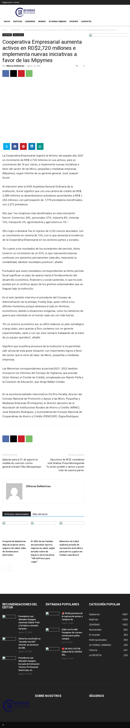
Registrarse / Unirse (10, 2)
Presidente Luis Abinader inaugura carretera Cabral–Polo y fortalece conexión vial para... (29, 622)
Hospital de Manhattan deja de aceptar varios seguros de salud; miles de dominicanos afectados (14, 548)
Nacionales (18, 35)
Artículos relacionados (16, 514)
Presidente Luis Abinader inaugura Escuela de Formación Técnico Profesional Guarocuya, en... (28, 664)
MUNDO (42, 21)
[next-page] (10, 568)
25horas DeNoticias (15, 65)
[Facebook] (5, 73)
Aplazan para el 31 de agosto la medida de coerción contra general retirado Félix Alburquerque (21, 463)
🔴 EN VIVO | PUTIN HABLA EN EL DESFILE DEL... (72, 652)
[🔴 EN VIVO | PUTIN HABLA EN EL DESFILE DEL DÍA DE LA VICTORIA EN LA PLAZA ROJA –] (52, 652)
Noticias (17, 21)
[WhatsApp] (29, 73)
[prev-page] (4, 568)
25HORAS (15, 29)
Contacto (86, 21)
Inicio (7, 21)
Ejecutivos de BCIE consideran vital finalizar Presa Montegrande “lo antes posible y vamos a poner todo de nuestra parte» (65, 465)
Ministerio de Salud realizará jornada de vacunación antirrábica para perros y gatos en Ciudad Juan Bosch (71, 548)
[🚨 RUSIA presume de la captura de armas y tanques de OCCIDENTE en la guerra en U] (52, 616)
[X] (13, 73)
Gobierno (30, 21)
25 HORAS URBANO (57, 21)
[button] (124, 21)
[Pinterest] (21, 73)
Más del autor (40, 514)
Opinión (73, 21)
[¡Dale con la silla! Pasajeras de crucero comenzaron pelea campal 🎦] (52, 633)
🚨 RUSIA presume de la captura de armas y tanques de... (72, 616)
